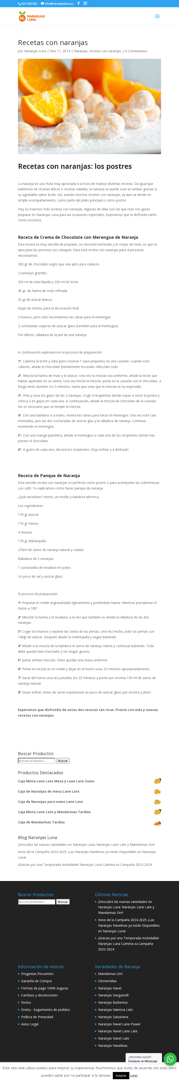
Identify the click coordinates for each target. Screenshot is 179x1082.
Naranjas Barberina (112, 1002)
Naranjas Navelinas (112, 1045)
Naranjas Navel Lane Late (118, 1031)
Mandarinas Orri (110, 973)
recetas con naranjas (105, 51)
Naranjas (81, 51)
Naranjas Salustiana (113, 1017)
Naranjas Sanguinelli (113, 995)
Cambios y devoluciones (39, 995)
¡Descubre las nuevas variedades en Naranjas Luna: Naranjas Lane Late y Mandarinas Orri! (86, 844)
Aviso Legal (29, 1024)
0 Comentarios (136, 51)
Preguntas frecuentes (37, 973)
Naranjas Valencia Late (115, 1009)
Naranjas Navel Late (113, 1038)
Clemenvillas (107, 981)
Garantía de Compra (36, 981)
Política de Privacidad (37, 1017)
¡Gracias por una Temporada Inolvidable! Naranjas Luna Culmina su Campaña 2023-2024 (85, 864)
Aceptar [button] (121, 1075)
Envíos (26, 1002)
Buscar (63, 761)
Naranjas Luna (35, 51)
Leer (134, 1075)
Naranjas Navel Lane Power (119, 1024)
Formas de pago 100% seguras (44, 988)
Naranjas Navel (109, 988)
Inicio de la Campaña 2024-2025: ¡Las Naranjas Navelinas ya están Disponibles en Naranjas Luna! (129, 925)
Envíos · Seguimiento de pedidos (45, 1009)
